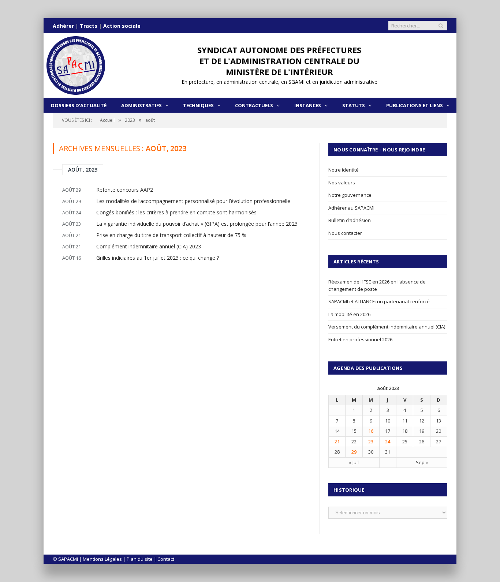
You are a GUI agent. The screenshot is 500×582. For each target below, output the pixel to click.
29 (354, 451)
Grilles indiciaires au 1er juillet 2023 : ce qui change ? (157, 257)
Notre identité (343, 169)
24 (387, 441)
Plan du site (140, 559)
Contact (165, 559)
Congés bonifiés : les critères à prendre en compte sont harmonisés (176, 212)
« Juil (354, 462)
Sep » (422, 462)
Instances (307, 105)
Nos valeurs (341, 182)
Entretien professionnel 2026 (360, 339)
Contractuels (254, 105)
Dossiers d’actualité (79, 105)
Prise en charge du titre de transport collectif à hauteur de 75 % (171, 235)
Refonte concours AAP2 (124, 189)
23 (370, 441)
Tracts (88, 25)
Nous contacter (345, 233)
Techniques (198, 105)
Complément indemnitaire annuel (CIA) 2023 (148, 246)
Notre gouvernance (350, 195)
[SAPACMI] (76, 64)
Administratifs (141, 105)
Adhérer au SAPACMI (351, 207)
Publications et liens (414, 105)
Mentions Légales (102, 559)
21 (337, 441)
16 (370, 431)
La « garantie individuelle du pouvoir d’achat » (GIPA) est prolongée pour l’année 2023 (197, 223)
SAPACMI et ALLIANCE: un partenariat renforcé (379, 301)
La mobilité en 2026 (349, 314)
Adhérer (63, 25)
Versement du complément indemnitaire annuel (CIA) (386, 326)
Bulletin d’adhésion (349, 220)
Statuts (353, 105)
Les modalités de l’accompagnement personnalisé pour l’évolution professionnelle (193, 201)
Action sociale (122, 25)
